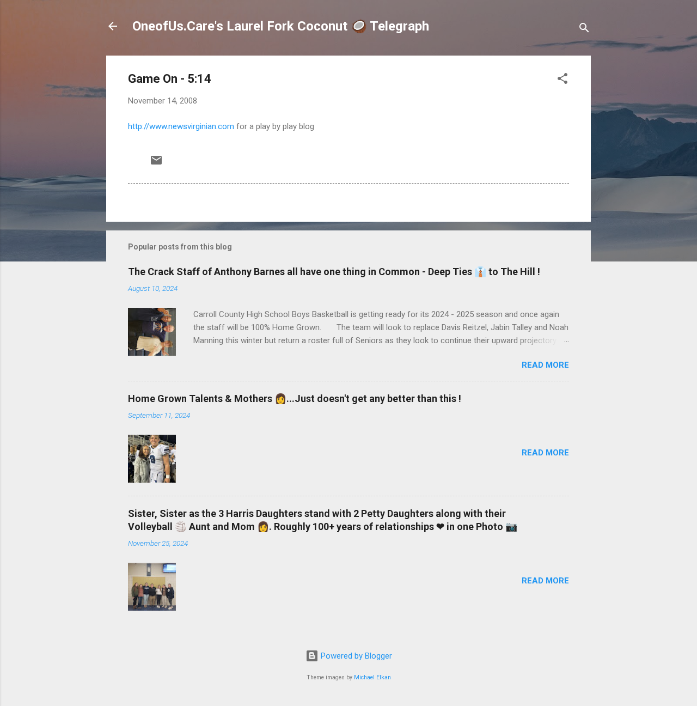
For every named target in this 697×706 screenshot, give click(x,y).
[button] (562, 80)
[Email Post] (156, 164)
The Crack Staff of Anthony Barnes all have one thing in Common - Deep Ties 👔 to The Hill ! (334, 271)
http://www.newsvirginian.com (181, 126)
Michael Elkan (372, 677)
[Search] (584, 29)
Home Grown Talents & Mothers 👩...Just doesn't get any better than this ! (294, 398)
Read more (545, 365)
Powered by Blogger (355, 656)
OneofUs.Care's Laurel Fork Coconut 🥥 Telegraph (280, 26)
